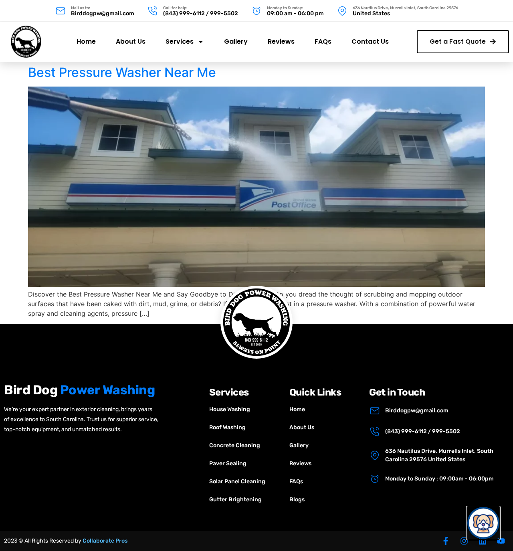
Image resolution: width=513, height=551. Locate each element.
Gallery (236, 41)
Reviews (281, 41)
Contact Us (370, 41)
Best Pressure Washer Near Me (122, 72)
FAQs (323, 41)
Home (86, 41)
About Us (130, 41)
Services (180, 41)
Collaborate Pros (105, 540)
